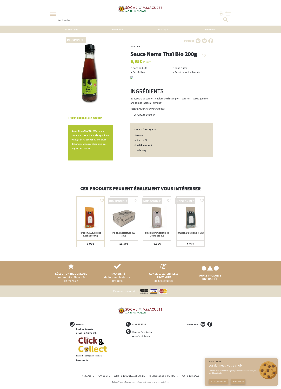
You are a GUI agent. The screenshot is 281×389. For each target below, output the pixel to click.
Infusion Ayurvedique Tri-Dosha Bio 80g (157, 234)
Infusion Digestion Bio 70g (190, 232)
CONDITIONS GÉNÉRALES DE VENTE (129, 376)
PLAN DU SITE (104, 376)
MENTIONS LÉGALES (190, 376)
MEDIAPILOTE (88, 376)
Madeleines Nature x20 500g (123, 234)
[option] (90, 221)
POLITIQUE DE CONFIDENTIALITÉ (163, 376)
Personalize (238, 381)
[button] (203, 54)
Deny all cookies (214, 361)
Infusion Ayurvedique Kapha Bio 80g (90, 234)
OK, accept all (219, 381)
